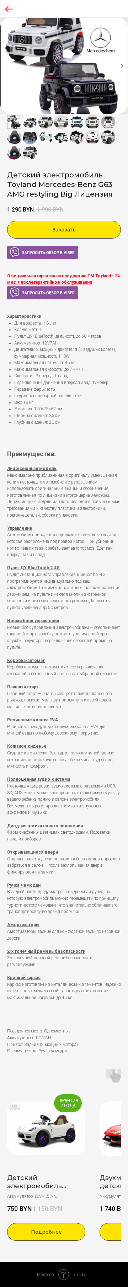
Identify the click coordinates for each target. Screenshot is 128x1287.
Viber (11, 248)
